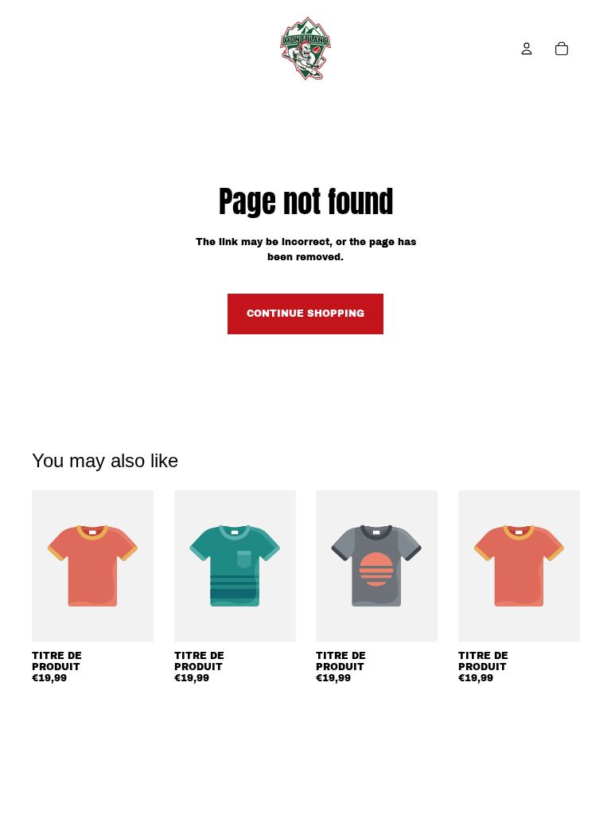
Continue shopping (305, 313)
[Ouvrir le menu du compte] (526, 48)
